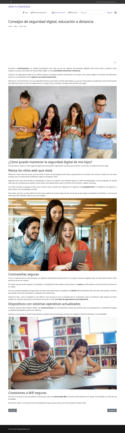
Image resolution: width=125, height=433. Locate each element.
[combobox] (92, 12)
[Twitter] (11, 2)
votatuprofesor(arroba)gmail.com (106, 2)
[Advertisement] (62, 42)
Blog (15, 26)
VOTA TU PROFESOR (19, 6)
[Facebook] (105, 61)
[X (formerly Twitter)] (115, 62)
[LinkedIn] (110, 61)
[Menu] (115, 12)
